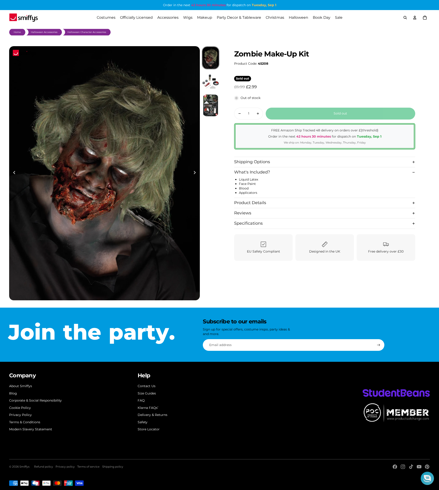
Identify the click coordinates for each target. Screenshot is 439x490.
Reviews (242, 213)
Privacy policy (65, 466)
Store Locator (149, 429)
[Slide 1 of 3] (210, 58)
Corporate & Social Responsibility (35, 400)
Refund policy (43, 466)
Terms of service (88, 466)
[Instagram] (403, 466)
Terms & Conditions (24, 422)
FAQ (141, 400)
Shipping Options (252, 161)
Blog (13, 393)
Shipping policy (112, 466)
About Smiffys (20, 386)
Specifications (248, 223)
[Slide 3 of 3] (210, 105)
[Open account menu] (415, 18)
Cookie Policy (20, 408)
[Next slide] (196, 173)
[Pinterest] (427, 466)
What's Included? (252, 172)
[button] (427, 478)
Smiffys (24, 466)
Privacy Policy (20, 415)
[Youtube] (419, 466)
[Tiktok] (411, 466)
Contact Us (146, 386)
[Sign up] (379, 345)
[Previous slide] (13, 173)
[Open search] (405, 18)
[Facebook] (395, 466)
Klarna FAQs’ (148, 408)
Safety (142, 422)
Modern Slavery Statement (30, 429)
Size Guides (147, 393)
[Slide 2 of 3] (210, 82)
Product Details (250, 202)
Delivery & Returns (152, 415)
